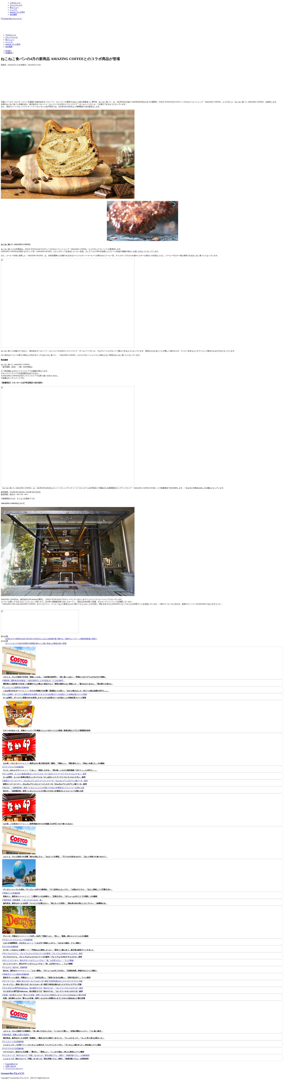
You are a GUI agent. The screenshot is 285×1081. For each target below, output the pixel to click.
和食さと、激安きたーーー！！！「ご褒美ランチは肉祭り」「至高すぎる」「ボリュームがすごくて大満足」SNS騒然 (50, 896)
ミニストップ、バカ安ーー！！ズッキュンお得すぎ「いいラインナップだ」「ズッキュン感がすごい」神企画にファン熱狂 (52, 1045)
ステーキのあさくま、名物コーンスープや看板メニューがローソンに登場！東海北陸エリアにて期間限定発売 (46, 730)
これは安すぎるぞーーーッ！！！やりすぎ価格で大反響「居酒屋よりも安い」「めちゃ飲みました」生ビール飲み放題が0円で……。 (56, 691)
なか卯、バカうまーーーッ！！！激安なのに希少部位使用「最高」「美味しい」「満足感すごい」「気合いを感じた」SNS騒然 (53, 763)
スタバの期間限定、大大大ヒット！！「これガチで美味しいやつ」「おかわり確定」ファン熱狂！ (42, 943)
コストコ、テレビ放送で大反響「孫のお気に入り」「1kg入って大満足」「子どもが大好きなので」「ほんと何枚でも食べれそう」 (55, 857)
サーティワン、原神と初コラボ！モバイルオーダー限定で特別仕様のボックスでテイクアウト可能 (42, 984)
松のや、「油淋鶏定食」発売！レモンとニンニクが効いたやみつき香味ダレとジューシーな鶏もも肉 (43, 791)
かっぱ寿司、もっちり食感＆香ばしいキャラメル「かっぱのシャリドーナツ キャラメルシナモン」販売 (44, 777)
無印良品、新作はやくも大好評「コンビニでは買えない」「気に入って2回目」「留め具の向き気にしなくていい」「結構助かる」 (55, 903)
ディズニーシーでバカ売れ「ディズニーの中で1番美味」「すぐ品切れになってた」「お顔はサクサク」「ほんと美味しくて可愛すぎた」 (58, 889)
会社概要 (13, 14)
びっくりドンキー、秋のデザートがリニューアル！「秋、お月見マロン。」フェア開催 (38, 964)
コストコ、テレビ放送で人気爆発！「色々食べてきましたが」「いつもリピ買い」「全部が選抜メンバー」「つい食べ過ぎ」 (53, 1031)
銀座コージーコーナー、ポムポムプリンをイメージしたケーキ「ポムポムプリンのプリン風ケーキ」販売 (45, 784)
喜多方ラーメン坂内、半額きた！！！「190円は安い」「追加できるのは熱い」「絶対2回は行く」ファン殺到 (46, 977)
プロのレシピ (15, 3)
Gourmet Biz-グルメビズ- (12, 1073)
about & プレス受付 (17, 12)
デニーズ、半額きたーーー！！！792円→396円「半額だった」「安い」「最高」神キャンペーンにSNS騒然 (45, 936)
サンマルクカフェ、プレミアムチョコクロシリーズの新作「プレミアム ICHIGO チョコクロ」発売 (42, 957)
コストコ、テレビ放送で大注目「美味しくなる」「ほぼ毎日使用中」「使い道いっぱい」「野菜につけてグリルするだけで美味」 (54, 677)
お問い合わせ (10, 1066)
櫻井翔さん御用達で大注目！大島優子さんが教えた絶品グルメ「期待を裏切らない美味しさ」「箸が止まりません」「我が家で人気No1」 (58, 684)
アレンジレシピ (16, 5)
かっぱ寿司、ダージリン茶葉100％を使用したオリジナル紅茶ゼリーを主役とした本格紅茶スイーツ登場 (44, 698)
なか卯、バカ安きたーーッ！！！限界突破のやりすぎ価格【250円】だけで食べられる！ (38, 824)
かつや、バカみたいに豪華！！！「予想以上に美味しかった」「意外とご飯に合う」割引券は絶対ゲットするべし (48, 950)
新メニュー (14, 7)
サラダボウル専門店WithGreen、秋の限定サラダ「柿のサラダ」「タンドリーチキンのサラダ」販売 (43, 991)
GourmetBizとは (11, 1064)
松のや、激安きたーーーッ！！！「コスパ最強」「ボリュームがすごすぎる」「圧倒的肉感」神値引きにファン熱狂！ (50, 971)
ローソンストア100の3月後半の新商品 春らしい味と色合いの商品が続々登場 (35, 643)
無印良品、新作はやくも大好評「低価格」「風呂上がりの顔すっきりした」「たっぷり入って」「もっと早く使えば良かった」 (54, 1038)
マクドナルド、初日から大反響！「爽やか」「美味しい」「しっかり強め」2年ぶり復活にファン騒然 (43, 1052)
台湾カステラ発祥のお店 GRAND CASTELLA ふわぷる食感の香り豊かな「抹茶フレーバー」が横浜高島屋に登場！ (51, 639)
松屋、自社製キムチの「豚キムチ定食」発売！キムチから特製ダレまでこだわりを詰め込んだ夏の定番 (44, 998)
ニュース (13, 10)
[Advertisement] (41, 27)
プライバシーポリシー (14, 1069)
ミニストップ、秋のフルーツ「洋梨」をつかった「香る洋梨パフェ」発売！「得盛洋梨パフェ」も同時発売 (46, 1059)
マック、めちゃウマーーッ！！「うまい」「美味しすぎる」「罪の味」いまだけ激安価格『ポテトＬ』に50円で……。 (50, 770)
